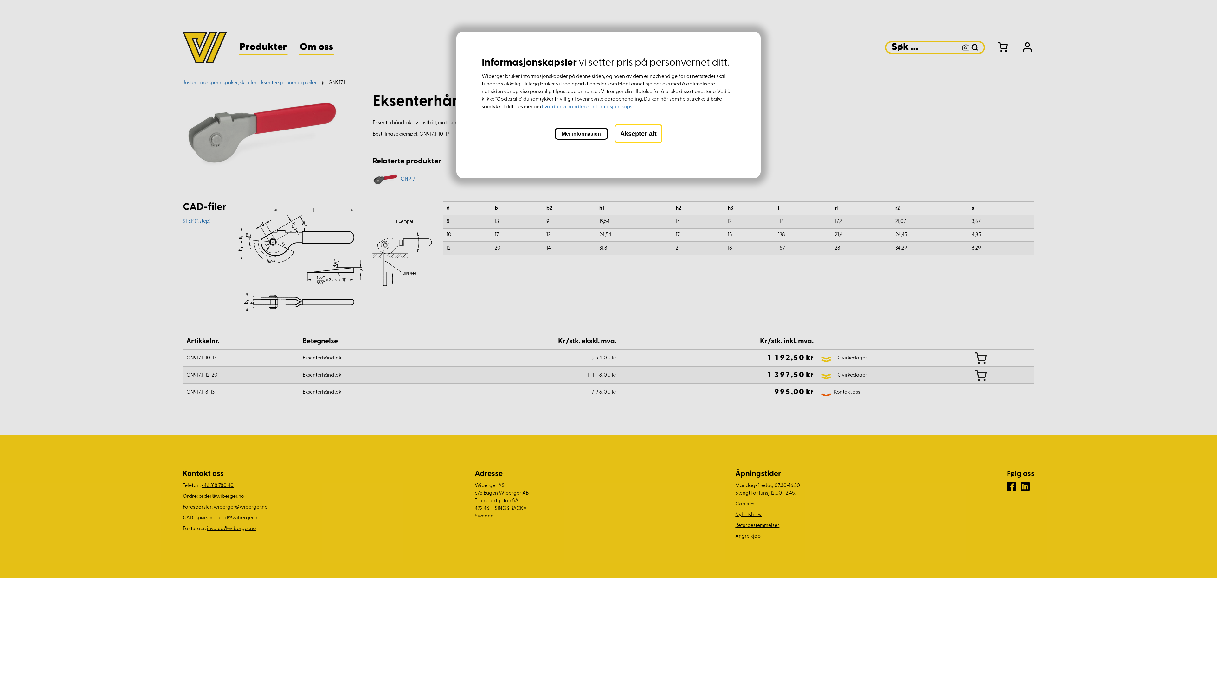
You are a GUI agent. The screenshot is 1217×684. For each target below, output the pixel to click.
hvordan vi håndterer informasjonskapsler (590, 107)
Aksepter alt (638, 133)
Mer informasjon (581, 133)
